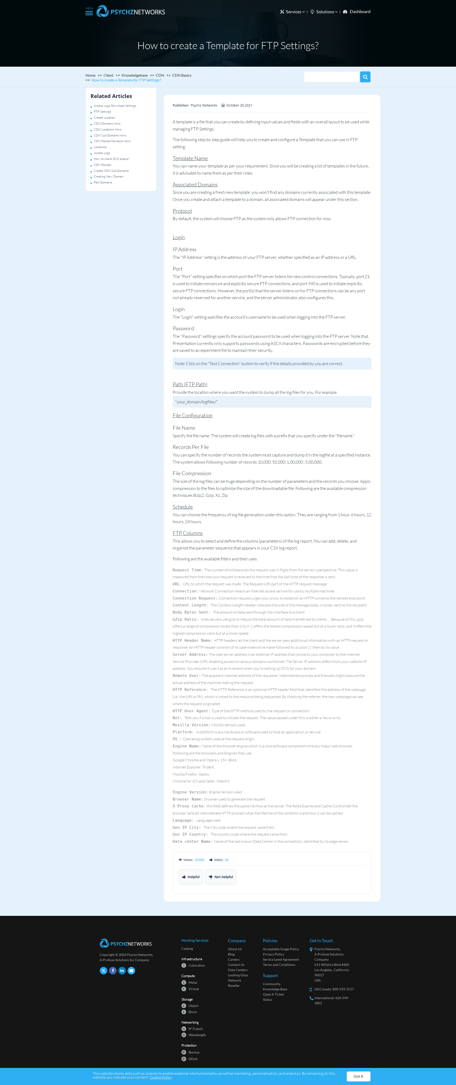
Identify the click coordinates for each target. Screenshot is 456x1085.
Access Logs (102, 153)
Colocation (194, 965)
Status (267, 999)
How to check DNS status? (111, 159)
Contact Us (236, 965)
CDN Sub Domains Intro (110, 135)
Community (271, 984)
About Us (235, 949)
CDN (160, 75)
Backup (191, 1052)
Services (294, 11)
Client (109, 75)
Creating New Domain (109, 176)
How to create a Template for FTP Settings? (126, 80)
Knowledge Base (275, 989)
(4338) (199, 860)
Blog (231, 954)
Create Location (104, 117)
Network (234, 980)
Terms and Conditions (279, 965)
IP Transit (193, 1028)
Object (191, 1005)
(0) (227, 860)
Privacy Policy (273, 954)
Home (90, 75)
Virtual (191, 988)
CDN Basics (181, 75)
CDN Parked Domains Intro (112, 141)
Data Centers (237, 970)
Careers (234, 959)
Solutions (325, 11)
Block (190, 1011)
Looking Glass (238, 975)
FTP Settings (102, 111)
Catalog (187, 948)
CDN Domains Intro (107, 123)
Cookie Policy (161, 1077)
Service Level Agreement (281, 959)
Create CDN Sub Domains (111, 170)
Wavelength (194, 1034)
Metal (190, 982)
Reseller (234, 985)
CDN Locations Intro (108, 129)
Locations (100, 147)
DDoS (190, 1058)
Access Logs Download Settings (115, 106)
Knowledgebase (135, 75)
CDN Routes (102, 165)
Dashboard (360, 11)
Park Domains (103, 182)
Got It (358, 1076)
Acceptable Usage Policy (281, 949)
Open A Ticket (273, 994)
